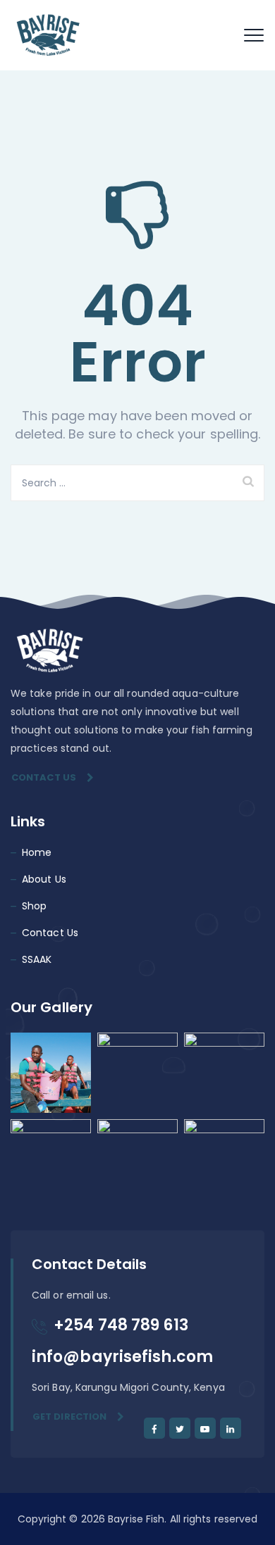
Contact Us (43, 777)
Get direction (69, 1416)
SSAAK (37, 959)
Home (36, 852)
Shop (34, 906)
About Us (44, 879)
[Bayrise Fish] (47, 35)
